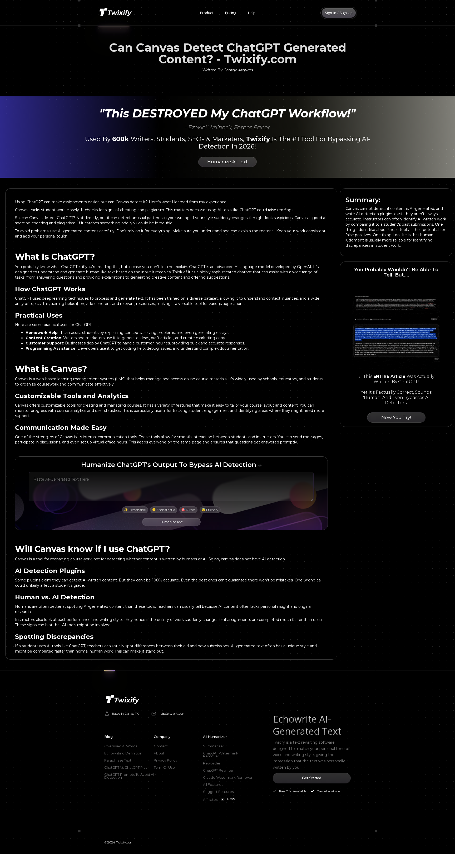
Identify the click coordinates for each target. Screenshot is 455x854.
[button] (206, 13)
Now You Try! (396, 417)
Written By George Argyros (227, 70)
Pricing (230, 12)
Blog (108, 736)
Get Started (311, 778)
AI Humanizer (215, 736)
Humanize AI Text (227, 161)
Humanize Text (171, 522)
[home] (116, 13)
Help (251, 12)
